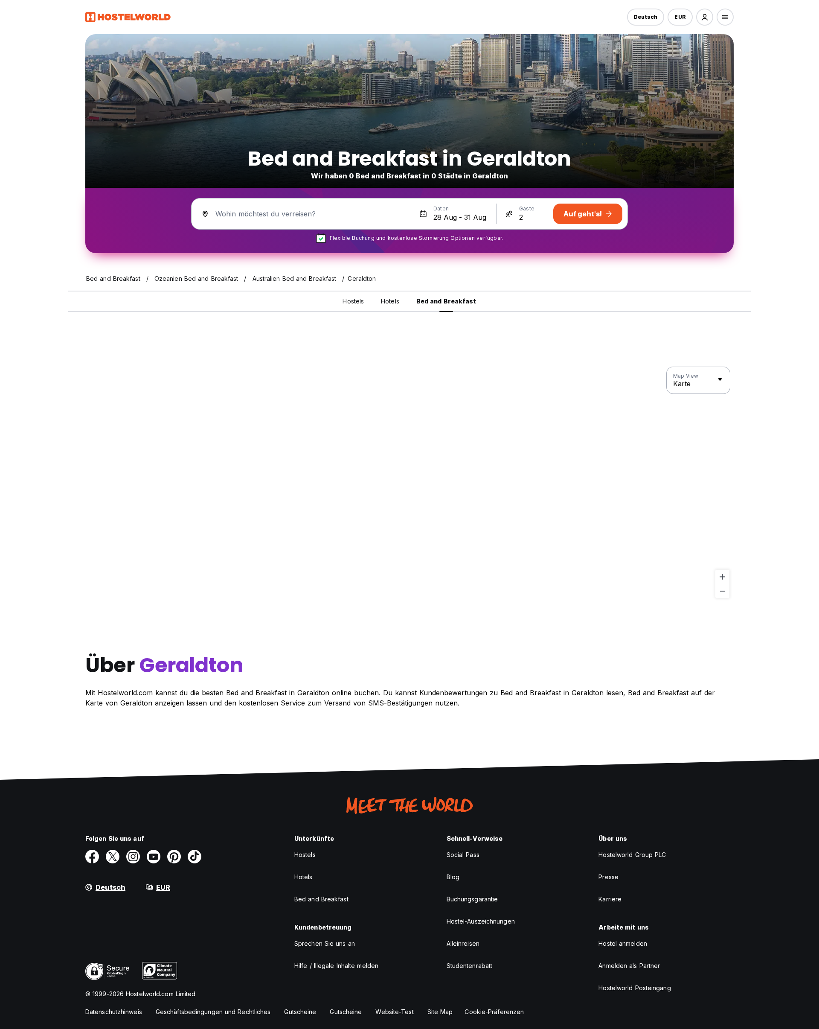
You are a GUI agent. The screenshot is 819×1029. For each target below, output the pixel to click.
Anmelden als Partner (629, 965)
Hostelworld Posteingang (634, 987)
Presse (608, 876)
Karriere (610, 899)
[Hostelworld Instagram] (133, 856)
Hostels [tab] (353, 301)
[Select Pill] (704, 17)
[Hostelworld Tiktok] (194, 856)
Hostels (305, 854)
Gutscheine (300, 1011)
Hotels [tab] (390, 301)
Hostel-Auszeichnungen (481, 921)
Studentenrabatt (470, 965)
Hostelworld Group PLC (632, 854)
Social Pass (463, 854)
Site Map (440, 1011)
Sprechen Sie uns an (324, 943)
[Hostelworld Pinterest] (174, 856)
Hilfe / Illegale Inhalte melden (336, 965)
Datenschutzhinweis (113, 1011)
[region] (409, 482)
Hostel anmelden (622, 943)
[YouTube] (153, 856)
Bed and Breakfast (321, 899)
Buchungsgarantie (472, 899)
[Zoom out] (722, 591)
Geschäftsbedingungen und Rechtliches (213, 1011)
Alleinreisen (463, 943)
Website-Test (394, 1011)
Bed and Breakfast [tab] (446, 301)
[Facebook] (92, 856)
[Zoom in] (722, 577)
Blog (453, 876)
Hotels (303, 876)
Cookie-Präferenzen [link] (494, 1011)
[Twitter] (112, 856)
